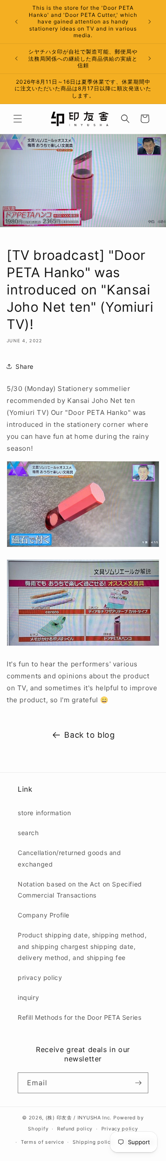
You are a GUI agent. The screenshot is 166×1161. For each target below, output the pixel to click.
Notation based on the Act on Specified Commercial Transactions (80, 889)
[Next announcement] (149, 21)
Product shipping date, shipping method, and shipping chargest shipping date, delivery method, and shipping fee (82, 946)
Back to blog (89, 734)
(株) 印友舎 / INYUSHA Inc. (79, 1118)
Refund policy (75, 1129)
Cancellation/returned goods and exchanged (69, 858)
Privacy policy (119, 1129)
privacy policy (40, 977)
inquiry (28, 997)
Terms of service (42, 1142)
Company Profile (43, 915)
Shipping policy (93, 1142)
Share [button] (24, 366)
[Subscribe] (138, 1082)
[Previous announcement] (16, 21)
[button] (17, 118)
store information (44, 813)
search (28, 832)
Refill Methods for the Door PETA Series (79, 1017)
